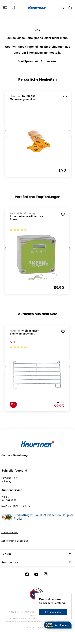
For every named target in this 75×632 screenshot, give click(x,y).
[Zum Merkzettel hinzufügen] (65, 97)
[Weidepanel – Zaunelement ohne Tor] (37, 374)
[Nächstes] (69, 131)
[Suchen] (62, 7)
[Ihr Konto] (13, 7)
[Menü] (5, 7)
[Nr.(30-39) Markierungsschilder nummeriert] (38, 140)
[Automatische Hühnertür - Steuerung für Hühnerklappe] (37, 257)
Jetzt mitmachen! (53, 612)
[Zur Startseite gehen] (37, 7)
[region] (37, 132)
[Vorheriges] (5, 131)
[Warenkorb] (69, 7)
